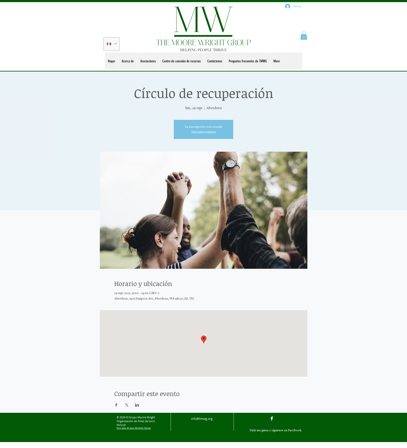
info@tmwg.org (202, 419)
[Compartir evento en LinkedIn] (137, 405)
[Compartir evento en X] (127, 405)
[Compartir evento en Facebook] (116, 405)
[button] (303, 35)
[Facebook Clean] (272, 418)
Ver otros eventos (203, 132)
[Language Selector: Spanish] (111, 43)
